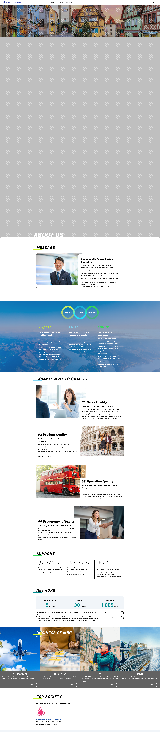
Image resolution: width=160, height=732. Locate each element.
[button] (122, 275)
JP (152, 2)
